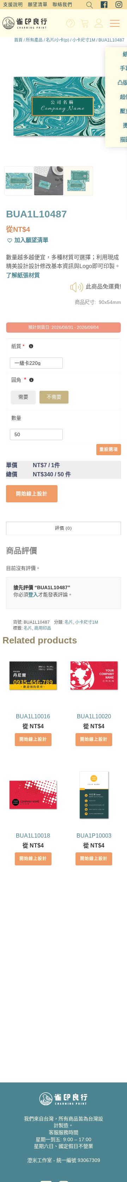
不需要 (54, 397)
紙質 (17, 346)
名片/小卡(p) (57, 40)
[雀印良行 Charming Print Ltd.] (24, 23)
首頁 (18, 40)
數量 (16, 418)
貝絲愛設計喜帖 (63, 1171)
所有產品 (34, 40)
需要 (23, 397)
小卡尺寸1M (83, 40)
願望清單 (38, 4)
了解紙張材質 (23, 275)
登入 (33, 594)
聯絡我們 (62, 4)
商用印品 (42, 628)
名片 (69, 622)
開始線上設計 (33, 739)
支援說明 (13, 4)
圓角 (16, 380)
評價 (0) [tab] (63, 528)
